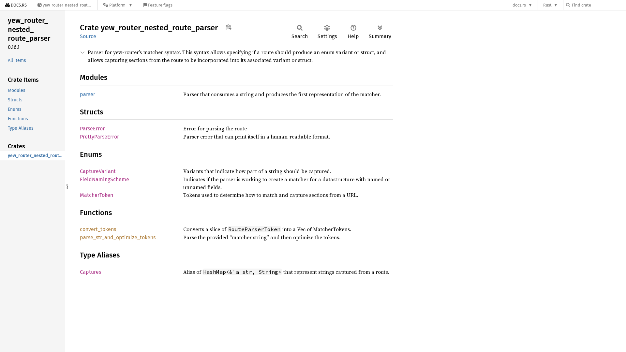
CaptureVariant (98, 171)
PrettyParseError (99, 137)
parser (87, 94)
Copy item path (228, 27)
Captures (90, 272)
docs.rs (519, 5)
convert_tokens (98, 229)
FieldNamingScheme (104, 179)
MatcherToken (96, 195)
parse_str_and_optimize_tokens (118, 237)
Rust (547, 5)
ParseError (92, 128)
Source (88, 36)
